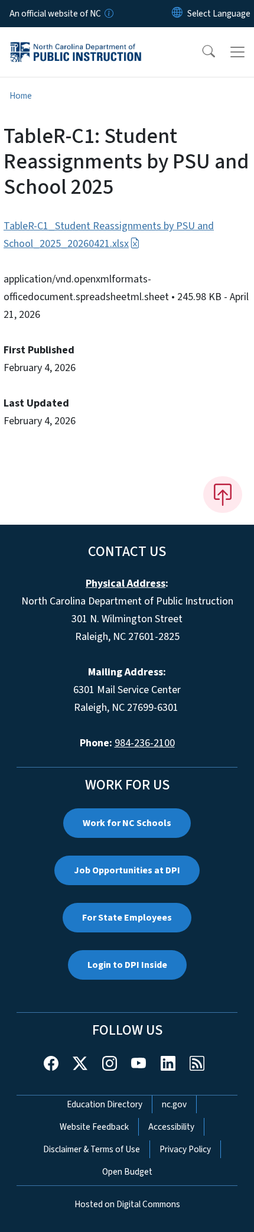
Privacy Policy (185, 1149)
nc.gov (174, 1104)
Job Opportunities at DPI (127, 870)
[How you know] (108, 13)
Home (20, 95)
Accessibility (171, 1126)
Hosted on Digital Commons (127, 1204)
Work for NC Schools (127, 823)
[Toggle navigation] (237, 52)
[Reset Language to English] (177, 13)
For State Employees (127, 917)
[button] (201, 52)
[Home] (75, 41)
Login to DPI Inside (127, 964)
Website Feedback (94, 1126)
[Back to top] (222, 494)
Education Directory (104, 1104)
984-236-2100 (145, 743)
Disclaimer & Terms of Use (91, 1149)
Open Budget (127, 1171)
